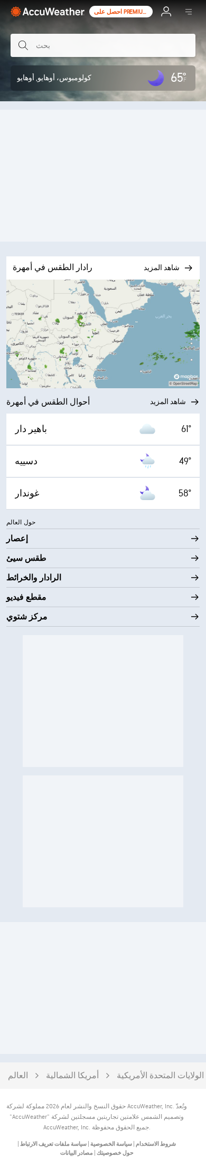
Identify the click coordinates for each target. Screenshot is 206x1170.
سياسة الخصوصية (110, 1143)
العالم (18, 1076)
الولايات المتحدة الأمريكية (160, 1076)
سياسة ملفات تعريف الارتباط (53, 1143)
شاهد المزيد (168, 401)
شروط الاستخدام (155, 1143)
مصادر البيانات (76, 1152)
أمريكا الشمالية (72, 1076)
